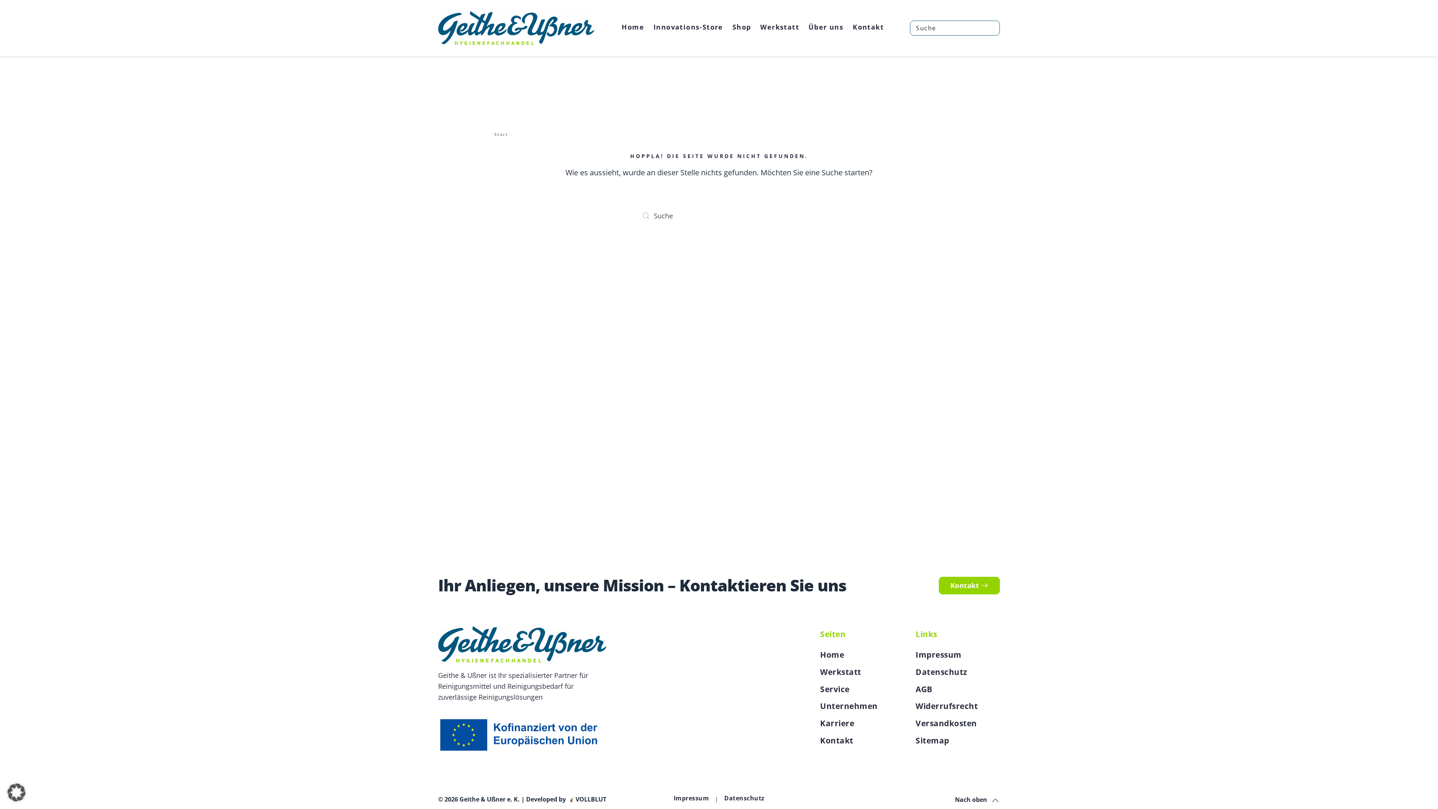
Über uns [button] (826, 26)
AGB (924, 689)
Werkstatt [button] (779, 26)
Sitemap (932, 740)
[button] (995, 800)
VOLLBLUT (590, 799)
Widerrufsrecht (947, 706)
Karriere (837, 723)
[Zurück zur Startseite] (516, 28)
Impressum (939, 654)
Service (835, 689)
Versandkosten (946, 723)
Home (633, 26)
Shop (741, 26)
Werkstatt (840, 672)
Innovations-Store (688, 26)
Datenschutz (941, 672)
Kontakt (868, 26)
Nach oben (971, 800)
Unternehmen (849, 706)
